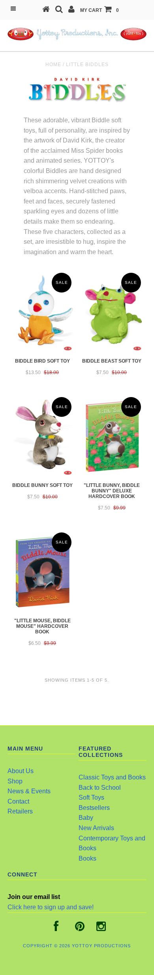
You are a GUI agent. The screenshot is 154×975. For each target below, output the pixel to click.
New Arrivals (96, 828)
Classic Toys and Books (112, 777)
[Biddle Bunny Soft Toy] (42, 436)
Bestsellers (94, 807)
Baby (86, 817)
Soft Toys (91, 797)
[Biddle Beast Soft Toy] (112, 312)
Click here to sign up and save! (51, 907)
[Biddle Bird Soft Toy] (42, 312)
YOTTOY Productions (101, 945)
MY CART (99, 10)
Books (87, 858)
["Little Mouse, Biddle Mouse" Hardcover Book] (42, 571)
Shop (15, 781)
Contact (18, 801)
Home (53, 64)
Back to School (100, 787)
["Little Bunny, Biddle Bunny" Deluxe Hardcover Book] (112, 436)
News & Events (29, 791)
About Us (21, 771)
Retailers (20, 811)
